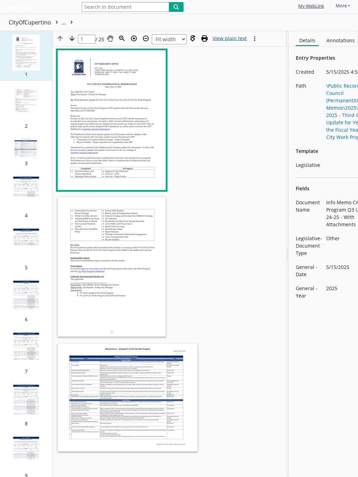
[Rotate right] (193, 38)
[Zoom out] (146, 38)
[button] (26, 56)
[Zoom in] (134, 38)
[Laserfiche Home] (36, 7)
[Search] (176, 7)
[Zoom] (122, 38)
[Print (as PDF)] (204, 38)
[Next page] (72, 38)
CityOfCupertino (38, 22)
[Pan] (110, 38)
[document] (323, 254)
